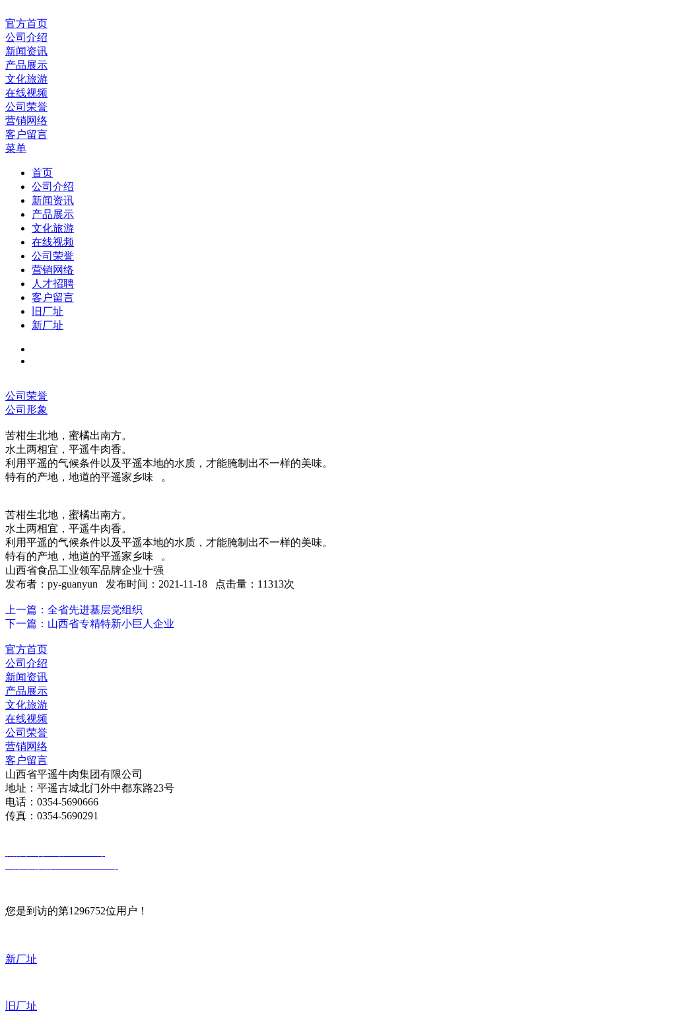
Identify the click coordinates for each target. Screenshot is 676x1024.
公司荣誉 (53, 255)
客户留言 (53, 297)
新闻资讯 (53, 200)
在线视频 (53, 242)
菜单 (15, 148)
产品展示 (53, 214)
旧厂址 (47, 311)
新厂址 (47, 325)
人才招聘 (53, 283)
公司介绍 (53, 186)
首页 (42, 172)
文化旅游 (53, 228)
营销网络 (53, 269)
